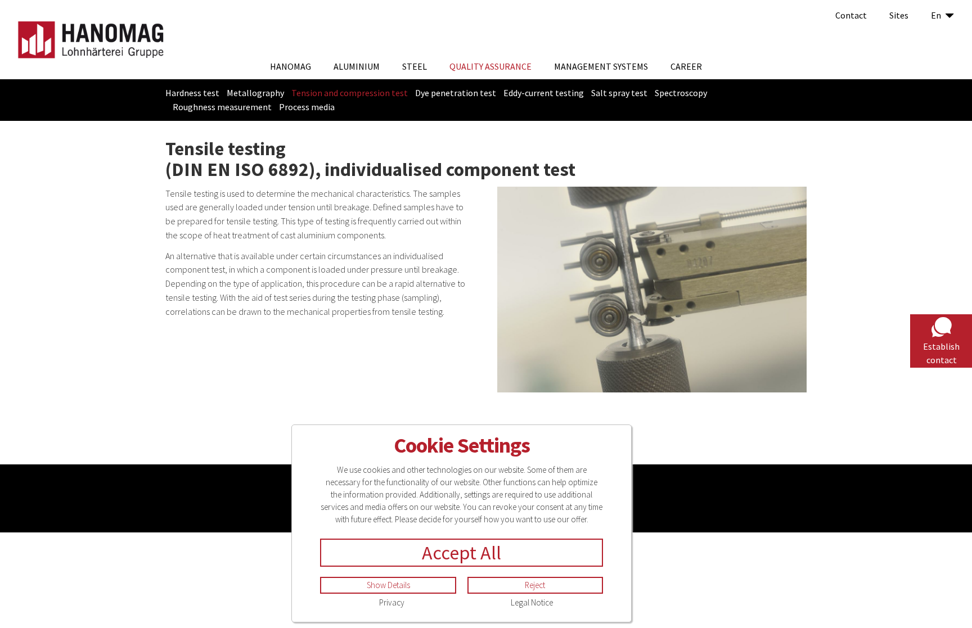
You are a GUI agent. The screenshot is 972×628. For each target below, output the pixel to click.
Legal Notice (532, 602)
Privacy (391, 602)
